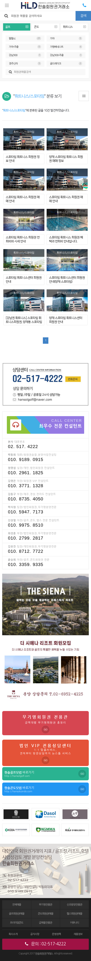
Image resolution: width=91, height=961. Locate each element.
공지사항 (34, 934)
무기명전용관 (45, 904)
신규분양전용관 (74, 904)
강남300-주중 (65, 55)
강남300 (24, 55)
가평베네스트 (65, 47)
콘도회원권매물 (45, 913)
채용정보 (78, 934)
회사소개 (13, 934)
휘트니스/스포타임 (23, 132)
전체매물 (16, 904)
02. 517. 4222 (23, 446)
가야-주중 (24, 47)
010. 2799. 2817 (25, 538)
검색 (83, 15)
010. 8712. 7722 (25, 551)
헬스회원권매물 (74, 913)
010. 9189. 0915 (25, 459)
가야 (65, 38)
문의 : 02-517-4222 (48, 944)
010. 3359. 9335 (25, 564)
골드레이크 (65, 63)
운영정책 (56, 934)
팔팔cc (24, 38)
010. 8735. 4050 (25, 498)
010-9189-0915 (20, 891)
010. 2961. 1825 (25, 472)
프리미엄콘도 (16, 922)
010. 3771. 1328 (25, 485)
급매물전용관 (45, 922)
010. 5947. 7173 (25, 511)
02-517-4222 (18, 880)
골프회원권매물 (16, 913)
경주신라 (24, 63)
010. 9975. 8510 (25, 525)
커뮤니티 (74, 922)
